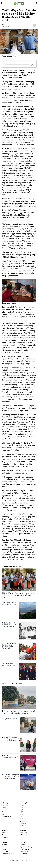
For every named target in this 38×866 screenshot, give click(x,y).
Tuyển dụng (23, 853)
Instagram (5, 851)
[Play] (4, 65)
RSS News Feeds (25, 835)
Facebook (5, 847)
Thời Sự (4, 809)
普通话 (22, 805)
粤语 (21, 807)
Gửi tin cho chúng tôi (8, 853)
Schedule (4, 832)
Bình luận (4, 812)
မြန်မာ (22, 809)
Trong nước (5, 805)
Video (3, 814)
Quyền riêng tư (24, 849)
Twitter (4, 849)
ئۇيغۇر (22, 821)
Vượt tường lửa (24, 851)
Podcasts (5, 837)
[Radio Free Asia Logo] (19, 3)
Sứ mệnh (22, 844)
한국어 (22, 812)
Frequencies (5, 835)
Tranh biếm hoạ (6, 816)
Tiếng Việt (23, 823)
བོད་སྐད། (22, 818)
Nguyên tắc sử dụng (26, 847)
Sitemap (22, 856)
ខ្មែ (21, 816)
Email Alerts (23, 832)
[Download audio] (35, 64)
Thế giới (4, 807)
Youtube (4, 844)
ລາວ (21, 814)
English (22, 825)
